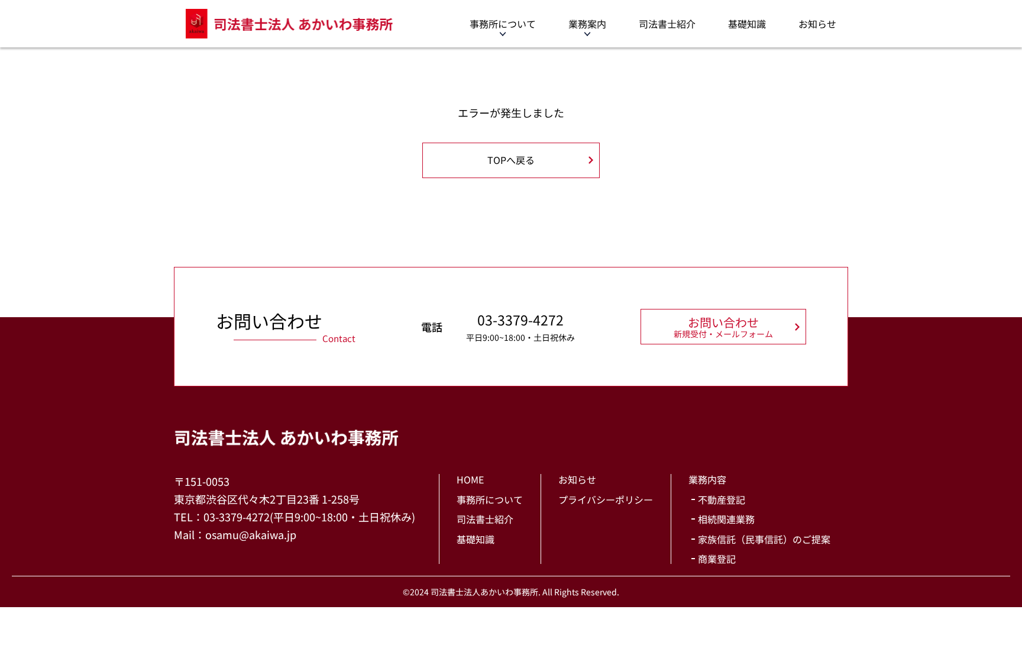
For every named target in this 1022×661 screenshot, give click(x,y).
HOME (470, 479)
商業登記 (717, 559)
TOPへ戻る (511, 160)
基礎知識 (747, 24)
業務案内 (587, 24)
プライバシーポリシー (605, 499)
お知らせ (817, 24)
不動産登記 (721, 499)
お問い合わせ (723, 327)
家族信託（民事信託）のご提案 (764, 539)
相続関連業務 (726, 519)
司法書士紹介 (667, 24)
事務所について (503, 24)
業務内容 (707, 479)
